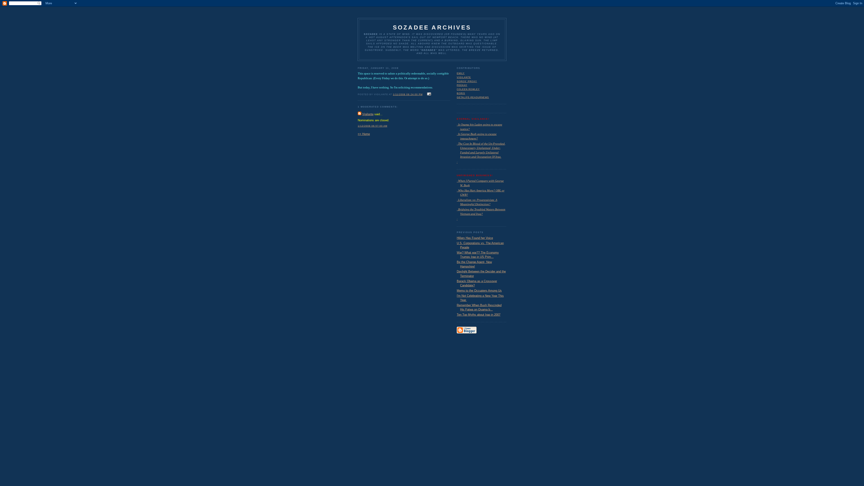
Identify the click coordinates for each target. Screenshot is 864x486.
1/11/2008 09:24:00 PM (407, 94)
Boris (461, 93)
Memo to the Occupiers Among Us (479, 290)
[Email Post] (428, 94)
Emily (461, 73)
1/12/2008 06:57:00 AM (372, 126)
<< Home (364, 134)
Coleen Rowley (468, 89)
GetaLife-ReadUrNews (473, 97)
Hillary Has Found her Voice (475, 238)
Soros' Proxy (467, 81)
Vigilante (368, 114)
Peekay (462, 85)
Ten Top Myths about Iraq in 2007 (478, 314)
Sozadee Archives (432, 27)
